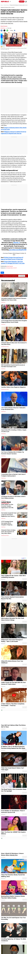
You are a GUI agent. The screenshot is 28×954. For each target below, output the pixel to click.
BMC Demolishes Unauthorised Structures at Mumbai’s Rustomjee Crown (13, 365)
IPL (2, 272)
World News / (7, 5)
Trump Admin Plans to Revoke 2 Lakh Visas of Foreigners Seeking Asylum (13, 475)
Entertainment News (5, 346)
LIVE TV (22, 1)
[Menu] (26, 1)
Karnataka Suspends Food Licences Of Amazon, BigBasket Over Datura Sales (14, 299)
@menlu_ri (16, 242)
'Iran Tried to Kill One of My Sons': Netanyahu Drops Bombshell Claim (13, 408)
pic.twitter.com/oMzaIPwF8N (17, 250)
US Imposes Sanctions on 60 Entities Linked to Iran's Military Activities (13, 497)
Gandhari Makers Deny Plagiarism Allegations (13, 387)
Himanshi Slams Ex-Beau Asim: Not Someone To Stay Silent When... (14, 343)
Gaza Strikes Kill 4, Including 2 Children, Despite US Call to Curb (13, 430)
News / (2, 5)
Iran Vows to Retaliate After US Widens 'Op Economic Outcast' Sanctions (12, 453)
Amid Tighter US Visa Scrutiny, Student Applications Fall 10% (7, 506)
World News (3, 28)
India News (3, 302)
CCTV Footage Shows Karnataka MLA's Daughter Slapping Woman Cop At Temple (14, 321)
